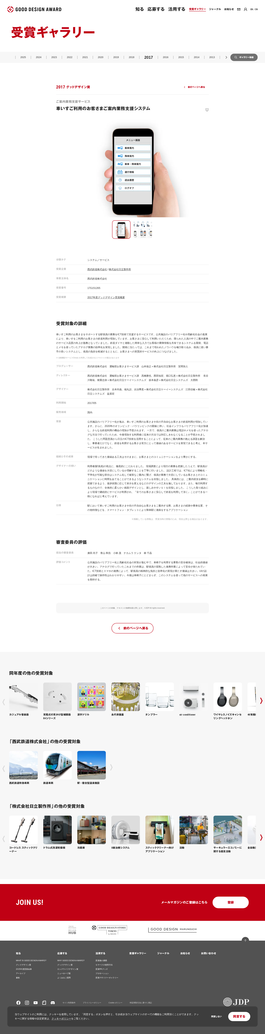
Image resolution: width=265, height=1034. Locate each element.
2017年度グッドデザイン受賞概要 (106, 297)
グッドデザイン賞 (23, 965)
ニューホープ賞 (64, 973)
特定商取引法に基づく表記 (141, 1003)
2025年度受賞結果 (24, 969)
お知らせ (185, 953)
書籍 (18, 978)
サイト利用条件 (69, 1003)
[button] (121, 229)
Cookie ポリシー (115, 1003)
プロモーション (102, 973)
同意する (239, 1016)
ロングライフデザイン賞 (67, 969)
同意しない (216, 1016)
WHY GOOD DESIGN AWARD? (70, 960)
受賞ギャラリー (137, 953)
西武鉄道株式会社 (97, 269)
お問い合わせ (208, 953)
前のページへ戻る (196, 87)
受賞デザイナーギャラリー (107, 978)
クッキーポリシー (61, 1018)
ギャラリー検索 (246, 57)
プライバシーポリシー (92, 1003)
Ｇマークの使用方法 (104, 965)
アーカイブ (20, 973)
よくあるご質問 (64, 978)
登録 (231, 902)
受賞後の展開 (101, 960)
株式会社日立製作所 (120, 269)
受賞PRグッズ (102, 969)
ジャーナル (163, 953)
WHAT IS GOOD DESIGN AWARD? (31, 960)
